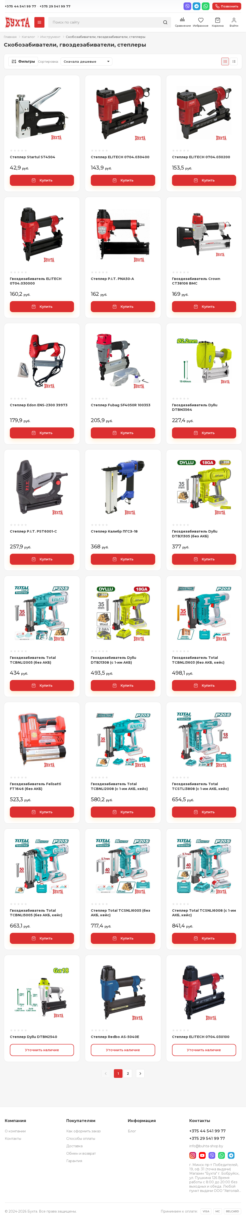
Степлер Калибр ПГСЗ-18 (114, 531)
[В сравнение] (70, 88)
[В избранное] (70, 101)
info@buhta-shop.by (206, 1146)
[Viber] (187, 6)
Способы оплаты (80, 1138)
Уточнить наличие (42, 1050)
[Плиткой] (225, 61)
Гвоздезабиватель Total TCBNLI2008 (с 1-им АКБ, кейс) (119, 786)
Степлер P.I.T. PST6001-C (33, 531)
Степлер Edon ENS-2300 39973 (39, 405)
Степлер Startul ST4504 (32, 157)
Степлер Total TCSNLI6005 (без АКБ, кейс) (120, 912)
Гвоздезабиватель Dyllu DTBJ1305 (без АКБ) (194, 533)
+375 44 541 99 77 (20, 6)
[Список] (234, 61)
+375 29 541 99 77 (55, 6)
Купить (46, 180)
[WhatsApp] (205, 6)
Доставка (74, 1146)
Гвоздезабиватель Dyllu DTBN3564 (194, 407)
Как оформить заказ (83, 1131)
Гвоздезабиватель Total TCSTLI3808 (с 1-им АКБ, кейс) (200, 786)
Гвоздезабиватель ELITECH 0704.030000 (36, 281)
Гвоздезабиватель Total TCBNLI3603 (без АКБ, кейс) (198, 660)
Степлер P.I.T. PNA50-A (112, 279)
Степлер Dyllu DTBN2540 (33, 1037)
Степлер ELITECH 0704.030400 (120, 157)
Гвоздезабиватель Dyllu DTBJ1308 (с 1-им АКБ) (113, 660)
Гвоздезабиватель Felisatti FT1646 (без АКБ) (35, 786)
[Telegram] (196, 6)
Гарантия (74, 1161)
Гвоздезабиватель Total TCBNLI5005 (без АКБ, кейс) (36, 912)
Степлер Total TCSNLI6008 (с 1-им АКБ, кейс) (204, 912)
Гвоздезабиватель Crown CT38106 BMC (196, 281)
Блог (132, 1131)
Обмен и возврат (81, 1153)
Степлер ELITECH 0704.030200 (201, 157)
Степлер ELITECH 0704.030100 (200, 1037)
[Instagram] (192, 1155)
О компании (15, 1131)
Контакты (13, 1138)
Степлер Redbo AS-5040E (115, 1037)
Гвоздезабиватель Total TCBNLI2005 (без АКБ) (33, 660)
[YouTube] (202, 1155)
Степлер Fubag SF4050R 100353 (120, 405)
